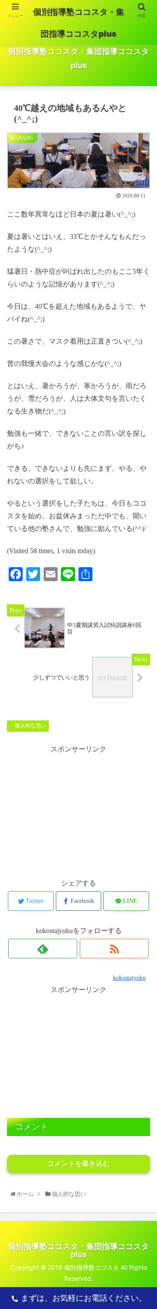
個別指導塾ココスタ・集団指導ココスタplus (78, 23)
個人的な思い (30, 726)
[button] (141, 939)
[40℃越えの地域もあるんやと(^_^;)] (96, 1149)
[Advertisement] (78, 810)
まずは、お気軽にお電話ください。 (84, 1297)
